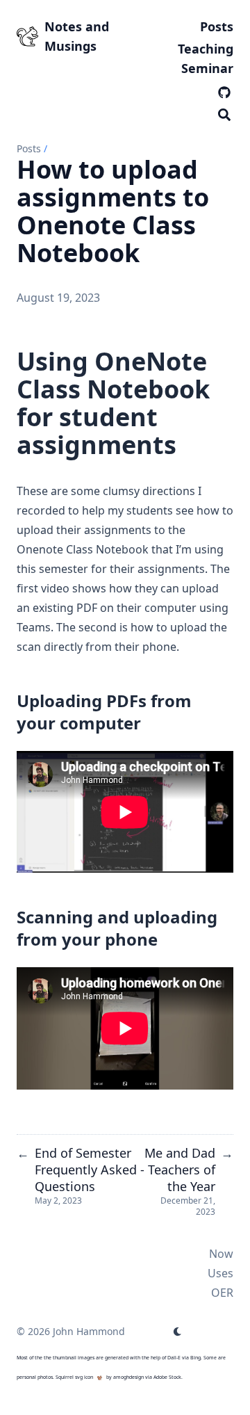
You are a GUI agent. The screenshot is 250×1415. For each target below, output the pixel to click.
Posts (29, 148)
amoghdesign (128, 1377)
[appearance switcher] (177, 1331)
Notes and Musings (76, 36)
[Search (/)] (224, 112)
